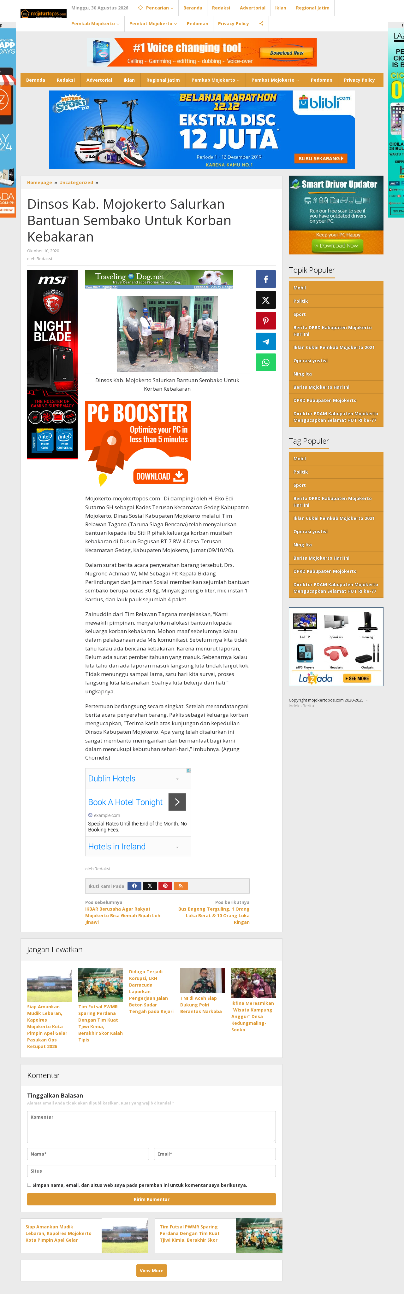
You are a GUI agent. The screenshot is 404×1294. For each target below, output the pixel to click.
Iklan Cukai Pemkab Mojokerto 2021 (334, 347)
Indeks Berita (301, 705)
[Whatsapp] (266, 362)
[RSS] (181, 886)
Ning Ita (303, 374)
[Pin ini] (266, 320)
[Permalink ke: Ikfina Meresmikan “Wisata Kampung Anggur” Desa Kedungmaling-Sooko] (253, 983)
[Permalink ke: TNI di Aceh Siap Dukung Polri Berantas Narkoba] (202, 980)
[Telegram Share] (266, 341)
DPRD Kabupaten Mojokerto (325, 400)
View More (151, 1271)
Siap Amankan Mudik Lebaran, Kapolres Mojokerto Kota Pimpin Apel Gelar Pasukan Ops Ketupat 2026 (47, 1026)
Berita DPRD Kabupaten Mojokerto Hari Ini (333, 330)
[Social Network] (261, 24)
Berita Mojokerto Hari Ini (321, 387)
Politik (301, 301)
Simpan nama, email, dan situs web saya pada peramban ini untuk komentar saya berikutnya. (140, 1185)
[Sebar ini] (266, 279)
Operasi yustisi (311, 361)
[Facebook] (134, 886)
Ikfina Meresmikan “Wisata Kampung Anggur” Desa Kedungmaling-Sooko (252, 1016)
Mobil (300, 288)
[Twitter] (150, 886)
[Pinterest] (165, 886)
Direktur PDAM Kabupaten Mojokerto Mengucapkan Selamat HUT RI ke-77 (336, 417)
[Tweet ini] (266, 300)
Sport (300, 314)
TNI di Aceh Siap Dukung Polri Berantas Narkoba (201, 1004)
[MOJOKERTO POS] (44, 13)
